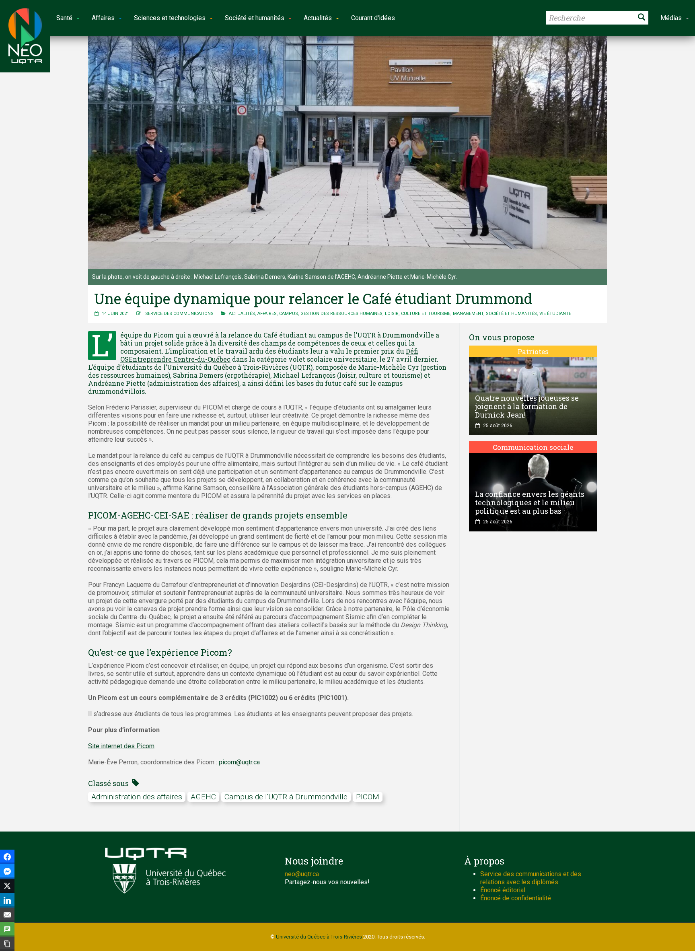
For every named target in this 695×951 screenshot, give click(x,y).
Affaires (267, 313)
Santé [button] (64, 18)
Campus (288, 313)
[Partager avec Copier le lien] (7, 944)
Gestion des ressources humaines (341, 313)
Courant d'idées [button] (373, 18)
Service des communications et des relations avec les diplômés (530, 878)
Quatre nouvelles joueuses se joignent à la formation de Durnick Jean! (527, 406)
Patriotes (533, 351)
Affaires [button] (103, 18)
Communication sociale (533, 447)
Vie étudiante (555, 313)
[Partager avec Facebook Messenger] (7, 871)
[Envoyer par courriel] (7, 915)
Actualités (242, 313)
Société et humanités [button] (254, 18)
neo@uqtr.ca (302, 874)
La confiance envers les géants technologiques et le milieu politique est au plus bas (529, 502)
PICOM (367, 796)
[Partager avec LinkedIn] (7, 900)
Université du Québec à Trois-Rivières (319, 937)
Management (468, 313)
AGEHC (203, 796)
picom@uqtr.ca (239, 762)
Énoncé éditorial (502, 890)
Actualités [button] (318, 18)
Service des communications (179, 313)
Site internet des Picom (121, 746)
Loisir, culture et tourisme (417, 313)
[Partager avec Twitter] (7, 886)
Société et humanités (511, 313)
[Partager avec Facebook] (7, 857)
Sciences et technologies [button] (170, 18)
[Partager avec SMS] (7, 929)
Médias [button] (671, 18)
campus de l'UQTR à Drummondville (286, 796)
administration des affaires (136, 796)
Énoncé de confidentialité (515, 898)
